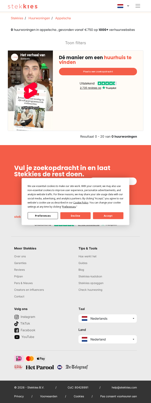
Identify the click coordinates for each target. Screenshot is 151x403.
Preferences (43, 215)
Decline (75, 215)
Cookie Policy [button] (80, 202)
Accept (108, 215)
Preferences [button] (69, 206)
